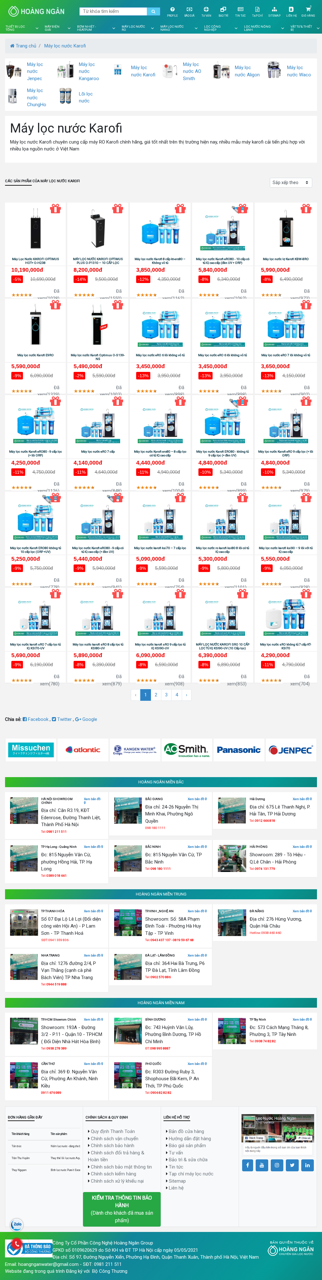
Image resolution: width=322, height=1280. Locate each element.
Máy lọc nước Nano (172, 28)
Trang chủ (25, 46)
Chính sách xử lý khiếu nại (117, 1181)
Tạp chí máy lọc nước (191, 1174)
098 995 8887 (160, 1048)
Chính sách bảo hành (112, 1145)
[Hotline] (17, 1244)
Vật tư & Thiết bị (301, 28)
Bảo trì (223, 15)
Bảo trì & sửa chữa (188, 1160)
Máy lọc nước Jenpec (35, 71)
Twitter (64, 719)
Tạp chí (257, 15)
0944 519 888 (57, 984)
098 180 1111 (161, 868)
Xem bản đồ (92, 799)
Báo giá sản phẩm (187, 1145)
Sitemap (274, 15)
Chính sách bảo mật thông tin (121, 1167)
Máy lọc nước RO (133, 28)
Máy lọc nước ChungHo (36, 97)
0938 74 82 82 (265, 1041)
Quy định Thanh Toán (113, 1131)
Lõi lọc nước (86, 97)
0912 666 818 (265, 820)
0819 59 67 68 (183, 940)
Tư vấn (206, 15)
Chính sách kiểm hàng (113, 1174)
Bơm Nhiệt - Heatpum (86, 28)
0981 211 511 (57, 831)
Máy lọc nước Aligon (247, 71)
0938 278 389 (57, 1048)
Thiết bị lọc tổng (15, 28)
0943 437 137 (161, 940)
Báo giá (189, 15)
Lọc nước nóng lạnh (257, 28)
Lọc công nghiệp (212, 28)
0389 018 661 (57, 875)
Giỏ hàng (308, 15)
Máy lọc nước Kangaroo (89, 71)
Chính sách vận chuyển (114, 1138)
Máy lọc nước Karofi (65, 46)
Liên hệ (291, 15)
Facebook (38, 719)
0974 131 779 (265, 868)
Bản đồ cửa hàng (186, 1131)
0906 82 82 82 (161, 1092)
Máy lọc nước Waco (299, 71)
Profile (172, 15)
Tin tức (240, 15)
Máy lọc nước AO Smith (192, 71)
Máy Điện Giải (52, 28)
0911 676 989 (51, 1092)
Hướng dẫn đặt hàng (190, 1138)
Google (89, 719)
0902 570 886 (161, 977)
